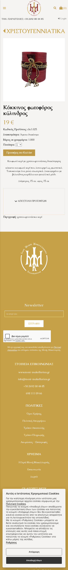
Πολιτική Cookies (16, 504)
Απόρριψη (34, 552)
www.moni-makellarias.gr (34, 372)
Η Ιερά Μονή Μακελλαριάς (34, 462)
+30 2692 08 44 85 (34, 386)
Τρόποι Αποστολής (34, 428)
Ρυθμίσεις (11, 542)
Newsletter (34, 305)
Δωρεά (34, 476)
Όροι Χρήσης (34, 413)
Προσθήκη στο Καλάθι (19, 152)
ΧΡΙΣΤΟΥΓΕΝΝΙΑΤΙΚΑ (35, 31)
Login (63, 18)
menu (4, 8)
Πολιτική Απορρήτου (34, 420)
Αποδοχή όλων (34, 560)
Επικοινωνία (34, 469)
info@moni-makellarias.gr (34, 379)
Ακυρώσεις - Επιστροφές (34, 442)
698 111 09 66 (34, 393)
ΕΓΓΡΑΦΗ (34, 323)
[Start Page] (34, 8)
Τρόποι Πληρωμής (34, 435)
